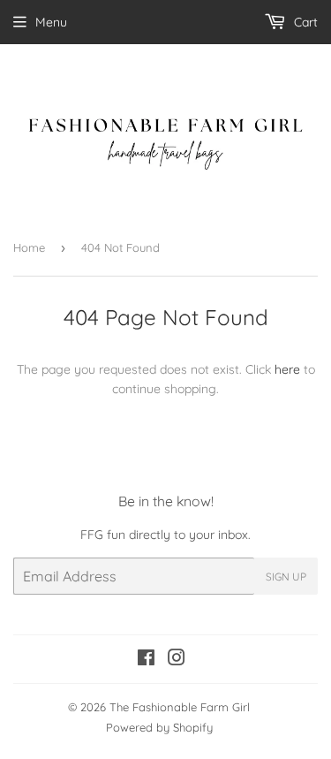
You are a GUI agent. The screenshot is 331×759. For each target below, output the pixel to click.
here (287, 369)
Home (29, 247)
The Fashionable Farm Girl (179, 707)
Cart (304, 22)
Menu (51, 22)
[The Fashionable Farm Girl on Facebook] (146, 660)
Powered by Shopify (159, 727)
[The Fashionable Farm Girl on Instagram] (176, 660)
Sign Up (286, 576)
